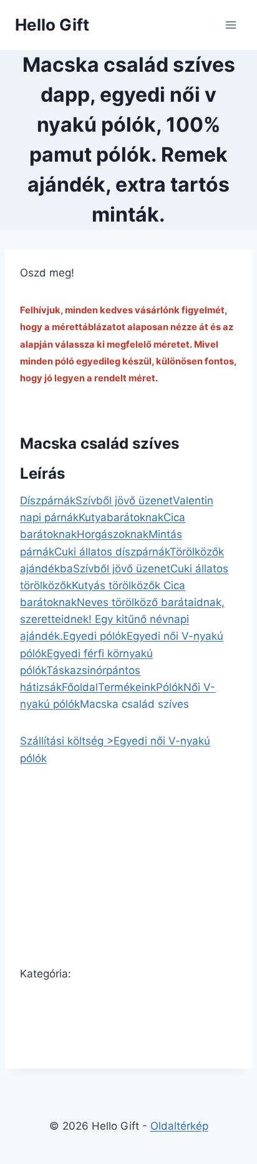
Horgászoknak (112, 534)
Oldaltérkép (179, 1126)
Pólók (169, 687)
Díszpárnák (47, 500)
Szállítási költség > (67, 741)
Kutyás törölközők (117, 585)
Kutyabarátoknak (121, 517)
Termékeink (127, 687)
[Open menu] (230, 24)
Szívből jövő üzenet (124, 500)
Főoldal (80, 687)
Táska (61, 670)
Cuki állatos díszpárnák (112, 551)
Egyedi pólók (95, 636)
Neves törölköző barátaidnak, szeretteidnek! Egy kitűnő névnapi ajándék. (122, 619)
